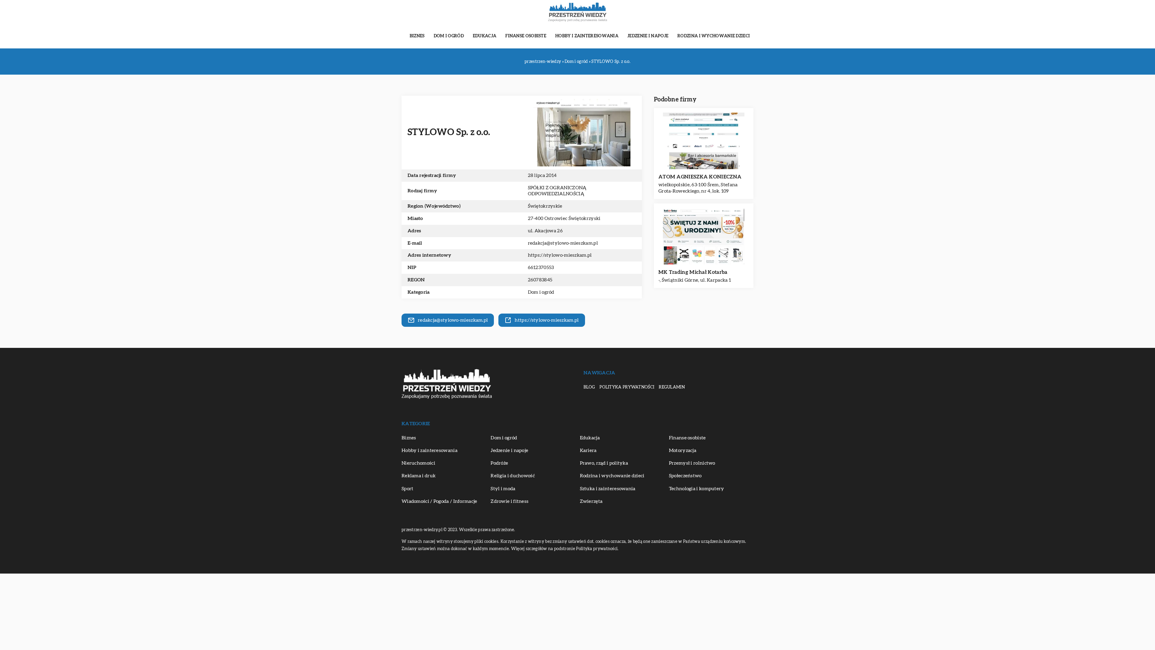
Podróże (499, 463)
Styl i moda (503, 488)
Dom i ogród (449, 36)
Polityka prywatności (626, 387)
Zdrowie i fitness (509, 501)
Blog (589, 387)
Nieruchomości (418, 463)
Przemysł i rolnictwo (692, 463)
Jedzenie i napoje (647, 36)
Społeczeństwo (685, 475)
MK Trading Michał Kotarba (693, 272)
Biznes (417, 36)
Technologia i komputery (696, 488)
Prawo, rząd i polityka (604, 463)
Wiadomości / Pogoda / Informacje (439, 501)
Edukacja (484, 36)
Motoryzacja (682, 450)
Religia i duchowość (513, 475)
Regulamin (672, 387)
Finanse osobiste (525, 36)
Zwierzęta (591, 501)
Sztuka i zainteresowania (608, 488)
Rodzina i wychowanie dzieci (713, 36)
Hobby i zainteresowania (586, 36)
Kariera (588, 450)
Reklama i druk (419, 475)
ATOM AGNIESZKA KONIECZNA (699, 176)
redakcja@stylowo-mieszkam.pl (563, 243)
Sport (408, 488)
